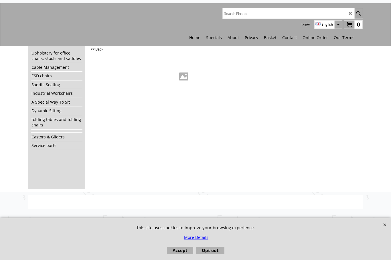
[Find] (358, 13)
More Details (196, 237)
